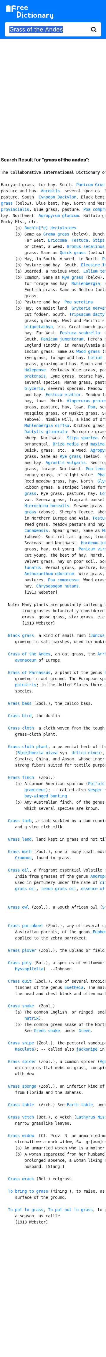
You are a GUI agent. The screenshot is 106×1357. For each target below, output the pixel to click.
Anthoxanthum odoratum (49, 573)
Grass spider (22, 1061)
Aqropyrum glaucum (59, 215)
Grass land (20, 839)
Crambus (23, 857)
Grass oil (18, 870)
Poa (91, 407)
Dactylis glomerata (45, 431)
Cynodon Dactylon (57, 197)
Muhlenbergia (86, 283)
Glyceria (33, 388)
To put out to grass (70, 1209)
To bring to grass (28, 1191)
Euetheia (73, 987)
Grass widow (21, 1135)
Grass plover (22, 950)
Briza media (66, 444)
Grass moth (20, 851)
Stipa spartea (82, 437)
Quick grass (73, 252)
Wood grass (88, 351)
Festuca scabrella (80, 333)
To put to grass (25, 1209)
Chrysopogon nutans (57, 586)
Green (84, 1030)
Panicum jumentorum (62, 339)
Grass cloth (21, 728)
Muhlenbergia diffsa (46, 425)
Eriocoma (57, 240)
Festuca (80, 240)
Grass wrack (21, 1178)
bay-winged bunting (45, 796)
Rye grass (72, 277)
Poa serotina (78, 302)
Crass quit (20, 981)
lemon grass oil (58, 888)
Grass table (21, 1104)
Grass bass (20, 703)
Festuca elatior (63, 394)
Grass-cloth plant (28, 746)
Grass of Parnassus (29, 672)
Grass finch (21, 777)
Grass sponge (22, 1086)
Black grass (21, 635)
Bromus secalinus (86, 246)
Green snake (47, 1030)
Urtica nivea (86, 752)
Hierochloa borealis (46, 505)
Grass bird (20, 715)
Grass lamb (20, 820)
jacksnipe (86, 1049)
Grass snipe (21, 1043)
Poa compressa (63, 579)
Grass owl (18, 907)
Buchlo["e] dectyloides (50, 228)
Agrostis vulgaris (66, 462)
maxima (97, 444)
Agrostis (50, 190)
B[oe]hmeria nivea (37, 752)
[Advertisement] (53, 93)
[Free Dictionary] (30, 12)
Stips (99, 240)
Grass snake (21, 1006)
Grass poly (20, 962)
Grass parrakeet (25, 925)
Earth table (80, 1104)
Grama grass (56, 234)
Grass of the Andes (29, 654)
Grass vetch (21, 1117)
